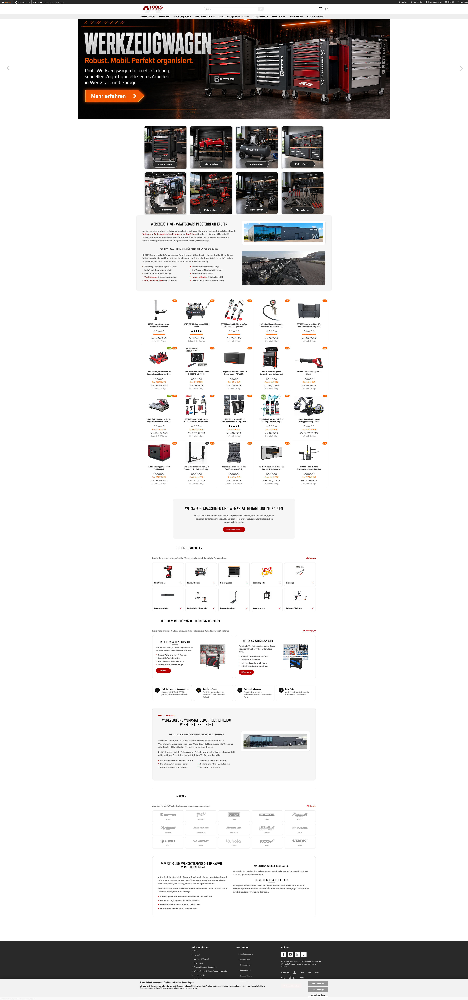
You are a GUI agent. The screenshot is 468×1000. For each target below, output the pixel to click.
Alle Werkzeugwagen (309, 631)
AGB (196, 951)
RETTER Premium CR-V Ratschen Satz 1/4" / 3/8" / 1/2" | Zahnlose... (234, 325)
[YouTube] (290, 954)
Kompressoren (246, 970)
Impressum (198, 963)
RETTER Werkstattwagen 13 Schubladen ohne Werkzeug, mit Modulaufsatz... (271, 372)
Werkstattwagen (246, 954)
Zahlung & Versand (201, 959)
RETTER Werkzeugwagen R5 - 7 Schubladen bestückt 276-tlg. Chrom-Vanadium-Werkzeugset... (234, 420)
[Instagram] (297, 954)
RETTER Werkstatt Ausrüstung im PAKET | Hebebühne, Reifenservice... (196, 420)
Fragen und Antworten (435, 2)
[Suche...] (261, 9)
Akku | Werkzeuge (260, 16)
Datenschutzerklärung (192, 988)
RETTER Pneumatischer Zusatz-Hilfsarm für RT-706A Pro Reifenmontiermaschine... (159, 325)
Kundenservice (417, 2)
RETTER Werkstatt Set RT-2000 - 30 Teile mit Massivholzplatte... (271, 468)
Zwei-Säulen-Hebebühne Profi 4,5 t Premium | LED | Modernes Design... (196, 468)
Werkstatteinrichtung (205, 16)
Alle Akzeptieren (318, 983)
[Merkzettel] (320, 9)
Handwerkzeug (297, 16)
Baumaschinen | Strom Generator (234, 16)
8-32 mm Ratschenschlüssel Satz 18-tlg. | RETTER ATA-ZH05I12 (196, 372)
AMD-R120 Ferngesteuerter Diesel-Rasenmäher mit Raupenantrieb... (159, 420)
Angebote (404, 2)
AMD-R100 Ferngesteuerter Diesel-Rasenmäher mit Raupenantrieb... (159, 372)
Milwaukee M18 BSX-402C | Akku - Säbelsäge (309, 372)
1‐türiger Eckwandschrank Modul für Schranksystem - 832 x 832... (234, 372)
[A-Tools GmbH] (151, 8)
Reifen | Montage (279, 16)
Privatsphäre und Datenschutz (205, 967)
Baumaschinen (246, 976)
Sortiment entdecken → (234, 529)
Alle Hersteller (311, 806)
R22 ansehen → (246, 672)
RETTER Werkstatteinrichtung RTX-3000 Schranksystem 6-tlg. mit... (309, 325)
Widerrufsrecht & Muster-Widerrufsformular (210, 971)
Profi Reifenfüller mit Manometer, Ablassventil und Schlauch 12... (271, 325)
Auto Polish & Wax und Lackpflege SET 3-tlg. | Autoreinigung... (271, 420)
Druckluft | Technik (182, 16)
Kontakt (197, 955)
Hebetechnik (164, 16)
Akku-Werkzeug (191, 234)
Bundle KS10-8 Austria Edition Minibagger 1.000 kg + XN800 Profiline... (309, 420)
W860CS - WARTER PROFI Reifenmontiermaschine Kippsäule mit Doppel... (309, 468)
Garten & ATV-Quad (315, 16)
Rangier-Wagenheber (161, 234)
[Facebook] (283, 954)
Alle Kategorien (311, 558)
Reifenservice (245, 965)
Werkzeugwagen (147, 16)
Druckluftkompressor (175, 234)
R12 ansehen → (163, 670)
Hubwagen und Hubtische (199, 277)
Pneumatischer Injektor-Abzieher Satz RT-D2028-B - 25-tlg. (234, 468)
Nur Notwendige (318, 989)
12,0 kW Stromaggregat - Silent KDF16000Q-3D (159, 468)
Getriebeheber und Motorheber (153, 280)
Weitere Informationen (318, 995)
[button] (327, 9)
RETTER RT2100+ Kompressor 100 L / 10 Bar (196, 325)
